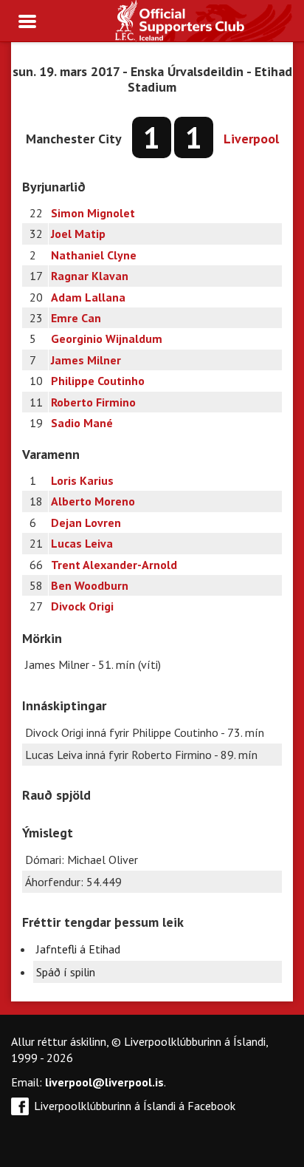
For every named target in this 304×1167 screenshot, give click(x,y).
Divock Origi (82, 606)
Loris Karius (82, 480)
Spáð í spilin (65, 971)
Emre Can (76, 317)
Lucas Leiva (82, 543)
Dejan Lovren (86, 522)
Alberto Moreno (93, 501)
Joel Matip (78, 233)
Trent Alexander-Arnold (114, 564)
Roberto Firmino (93, 402)
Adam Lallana (88, 297)
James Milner (86, 360)
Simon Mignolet (93, 212)
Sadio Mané (82, 422)
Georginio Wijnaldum (106, 338)
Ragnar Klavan (89, 275)
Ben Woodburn (89, 585)
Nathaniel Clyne (94, 255)
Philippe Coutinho (98, 380)
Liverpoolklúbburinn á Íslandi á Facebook (134, 1105)
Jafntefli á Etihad (78, 949)
